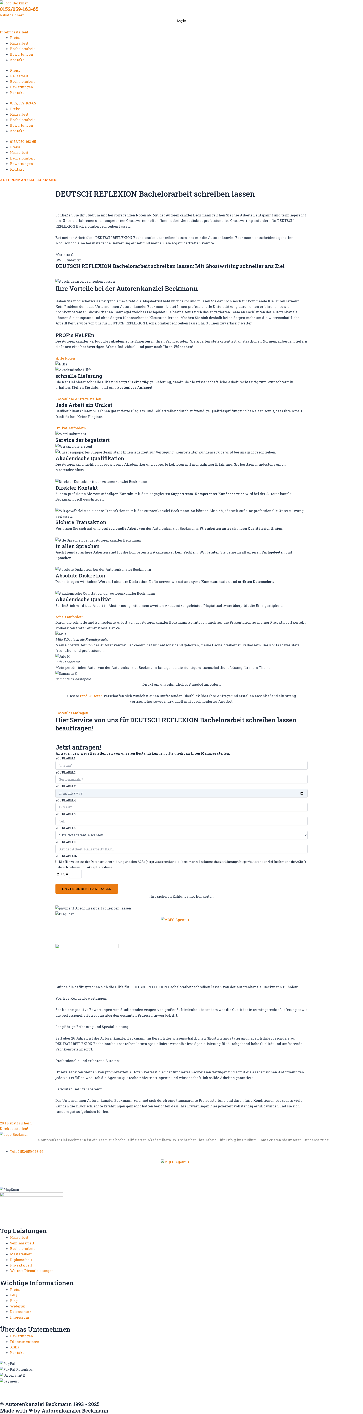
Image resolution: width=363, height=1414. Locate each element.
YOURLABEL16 (66, 856)
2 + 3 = (63, 873)
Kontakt (17, 60)
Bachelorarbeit (22, 48)
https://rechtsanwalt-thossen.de (274, 1390)
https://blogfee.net (103, 1386)
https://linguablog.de (124, 1390)
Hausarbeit (19, 43)
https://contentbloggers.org (223, 1386)
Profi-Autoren (91, 696)
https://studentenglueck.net (110, 1394)
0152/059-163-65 (19, 9)
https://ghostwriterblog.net (23, 1399)
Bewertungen (21, 54)
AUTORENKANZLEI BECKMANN (28, 180)
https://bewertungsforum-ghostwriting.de (248, 1394)
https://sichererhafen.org (21, 1394)
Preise (15, 37)
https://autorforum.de (68, 1386)
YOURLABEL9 (65, 842)
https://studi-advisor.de (155, 1394)
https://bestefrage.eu (193, 1394)
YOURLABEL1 (65, 758)
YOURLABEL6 (65, 828)
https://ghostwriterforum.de (24, 1390)
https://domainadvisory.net (272, 1386)
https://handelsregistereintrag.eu (77, 1390)
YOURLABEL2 (65, 772)
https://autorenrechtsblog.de (24, 1386)
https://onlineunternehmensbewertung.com (208, 1390)
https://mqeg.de (156, 1390)
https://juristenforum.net (69, 1399)
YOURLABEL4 (65, 800)
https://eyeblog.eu (311, 1386)
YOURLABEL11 (65, 786)
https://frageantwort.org (306, 1394)
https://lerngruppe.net (110, 1399)
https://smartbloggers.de (65, 1394)
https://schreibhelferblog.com (328, 1390)
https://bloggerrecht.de (139, 1386)
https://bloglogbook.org (179, 1386)
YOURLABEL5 (65, 814)
